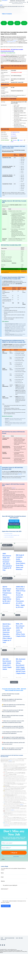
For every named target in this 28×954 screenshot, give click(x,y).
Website (3, 881)
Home (2, 938)
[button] (25, 13)
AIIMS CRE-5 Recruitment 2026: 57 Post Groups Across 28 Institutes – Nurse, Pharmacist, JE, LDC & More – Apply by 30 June (20, 597)
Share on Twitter (14, 521)
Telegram (21, 140)
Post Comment (5, 906)
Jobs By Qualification (9, 938)
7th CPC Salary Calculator (8, 533)
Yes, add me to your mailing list (10, 885)
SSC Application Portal (15, 132)
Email (2, 877)
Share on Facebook (14, 524)
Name (2, 872)
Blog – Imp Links (19, 938)
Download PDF (13, 136)
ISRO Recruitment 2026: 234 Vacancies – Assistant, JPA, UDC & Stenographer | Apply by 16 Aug (7, 562)
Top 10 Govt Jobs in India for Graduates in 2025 (11, 535)
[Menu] (27, 2)
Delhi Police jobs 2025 (11, 41)
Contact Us (3, 939)
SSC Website (13, 134)
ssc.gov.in (15, 40)
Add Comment (4, 889)
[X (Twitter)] (2, 945)
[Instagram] (4, 945)
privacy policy (16, 856)
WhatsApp (15, 140)
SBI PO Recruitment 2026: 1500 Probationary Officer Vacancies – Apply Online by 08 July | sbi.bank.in (7, 595)
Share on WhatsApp (14, 527)
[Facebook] (0, 945)
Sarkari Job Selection (17, 1)
